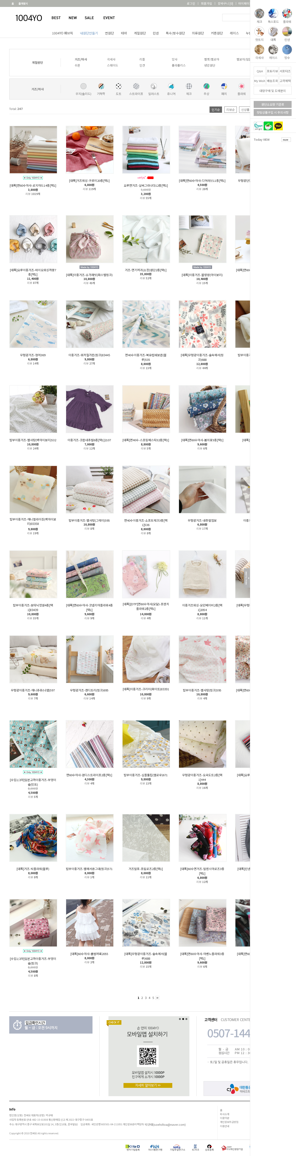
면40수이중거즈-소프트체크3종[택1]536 (145, 522)
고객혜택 (285, 81)
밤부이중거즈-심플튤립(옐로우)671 (146, 775)
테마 (124, 33)
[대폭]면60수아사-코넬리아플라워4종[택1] (89, 607)
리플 (142, 59)
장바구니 (225, 3)
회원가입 (206, 3)
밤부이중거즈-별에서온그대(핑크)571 (89, 869)
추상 (206, 93)
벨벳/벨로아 (211, 59)
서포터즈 (285, 71)
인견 (142, 65)
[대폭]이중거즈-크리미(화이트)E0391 (146, 689)
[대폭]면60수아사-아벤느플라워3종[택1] (202, 956)
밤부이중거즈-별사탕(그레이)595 (89, 520)
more (285, 139)
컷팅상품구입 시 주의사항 (273, 112)
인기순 (216, 109)
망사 (174, 59)
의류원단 (198, 33)
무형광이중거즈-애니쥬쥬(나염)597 (33, 690)
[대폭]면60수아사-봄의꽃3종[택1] (202, 440)
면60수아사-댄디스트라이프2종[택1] (89, 775)
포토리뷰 (272, 71)
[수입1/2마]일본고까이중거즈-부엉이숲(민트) (33, 782)
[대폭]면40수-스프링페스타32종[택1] (145, 440)
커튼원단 (217, 33)
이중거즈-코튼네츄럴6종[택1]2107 (89, 440)
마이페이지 (245, 3)
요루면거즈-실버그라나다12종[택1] (146, 185)
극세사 (111, 59)
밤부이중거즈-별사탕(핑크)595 (202, 690)
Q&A (260, 71)
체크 (189, 93)
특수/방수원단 (175, 33)
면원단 (109, 33)
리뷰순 (230, 109)
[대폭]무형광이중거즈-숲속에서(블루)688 (145, 956)
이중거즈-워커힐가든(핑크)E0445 (89, 355)
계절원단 (140, 33)
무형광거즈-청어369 (33, 355)
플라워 (241, 93)
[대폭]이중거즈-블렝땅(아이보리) (202, 274)
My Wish (259, 81)
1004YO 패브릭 (62, 33)
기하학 (101, 93)
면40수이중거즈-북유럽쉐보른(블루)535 (145, 357)
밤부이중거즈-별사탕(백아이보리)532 (32, 440)
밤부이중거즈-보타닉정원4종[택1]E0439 (33, 607)
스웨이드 (112, 65)
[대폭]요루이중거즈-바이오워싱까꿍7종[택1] (33, 272)
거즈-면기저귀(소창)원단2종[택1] (145, 270)
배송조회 (272, 81)
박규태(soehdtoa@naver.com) (165, 1124)
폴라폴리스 (179, 65)
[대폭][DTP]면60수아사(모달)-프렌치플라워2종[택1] (146, 606)
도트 (118, 93)
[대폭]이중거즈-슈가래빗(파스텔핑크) (89, 274)
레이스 (234, 33)
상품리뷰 (264, 3)
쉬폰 (77, 65)
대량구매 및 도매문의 (272, 90)
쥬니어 (171, 93)
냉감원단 (209, 65)
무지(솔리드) (83, 93)
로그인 (191, 3)
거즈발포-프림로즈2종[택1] (146, 869)
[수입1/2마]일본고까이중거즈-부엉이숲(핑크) (33, 960)
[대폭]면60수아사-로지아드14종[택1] (32, 185)
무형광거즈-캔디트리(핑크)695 (89, 690)
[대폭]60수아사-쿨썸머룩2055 (89, 954)
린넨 (156, 33)
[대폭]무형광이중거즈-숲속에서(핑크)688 (202, 357)
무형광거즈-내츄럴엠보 (202, 520)
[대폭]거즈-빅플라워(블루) (32, 869)
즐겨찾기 (23, 3)
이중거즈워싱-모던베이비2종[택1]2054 (202, 607)
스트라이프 (136, 93)
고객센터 (281, 3)
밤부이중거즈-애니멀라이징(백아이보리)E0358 (33, 521)
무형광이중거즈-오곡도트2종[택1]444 (202, 777)
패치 (224, 93)
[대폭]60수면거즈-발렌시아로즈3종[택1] (202, 871)
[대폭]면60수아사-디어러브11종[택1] (202, 180)
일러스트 (153, 93)
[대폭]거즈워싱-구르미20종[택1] (89, 180)
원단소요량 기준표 (272, 104)
